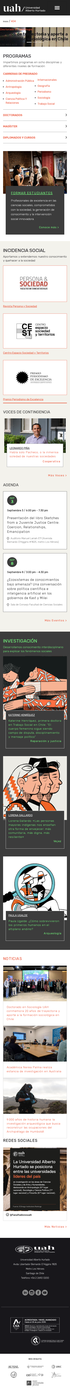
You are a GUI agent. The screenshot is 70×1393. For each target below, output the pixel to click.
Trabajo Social (46, 103)
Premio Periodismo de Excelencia (23, 399)
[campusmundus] (35, 1374)
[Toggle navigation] (57, 7)
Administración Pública (20, 80)
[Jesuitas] (56, 1374)
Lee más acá (8, 44)
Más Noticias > (56, 1226)
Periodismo (44, 91)
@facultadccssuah (21, 1215)
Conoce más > (49, 227)
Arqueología (13, 92)
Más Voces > (57, 475)
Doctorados (12, 115)
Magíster (10, 126)
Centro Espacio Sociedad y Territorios (26, 352)
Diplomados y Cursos (19, 137)
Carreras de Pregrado (20, 73)
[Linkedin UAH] (25, 1292)
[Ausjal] (13, 1366)
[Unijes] (35, 1383)
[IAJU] (35, 1366)
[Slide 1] (29, 42)
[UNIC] (56, 1366)
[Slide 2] (35, 42)
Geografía (44, 85)
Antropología (13, 86)
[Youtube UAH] (45, 1292)
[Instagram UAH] (32, 1292)
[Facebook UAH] (38, 1292)
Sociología (44, 97)
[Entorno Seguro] (14, 1374)
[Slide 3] (40, 42)
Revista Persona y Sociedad (20, 306)
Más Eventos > (56, 620)
